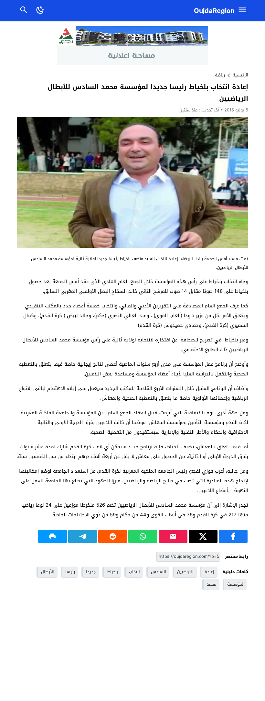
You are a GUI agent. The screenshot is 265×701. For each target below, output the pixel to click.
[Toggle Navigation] (244, 10)
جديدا (91, 572)
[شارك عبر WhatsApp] (142, 536)
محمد (211, 584)
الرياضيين (185, 572)
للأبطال (47, 572)
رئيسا (70, 572)
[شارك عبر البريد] (173, 536)
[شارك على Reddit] (112, 536)
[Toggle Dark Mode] (40, 10)
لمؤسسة (235, 584)
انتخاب (134, 572)
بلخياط (112, 572)
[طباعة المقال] (52, 536)
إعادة (209, 572)
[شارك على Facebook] (233, 536)
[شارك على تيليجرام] (82, 536)
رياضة (220, 75)
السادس (158, 572)
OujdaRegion (214, 10)
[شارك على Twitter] (203, 536)
